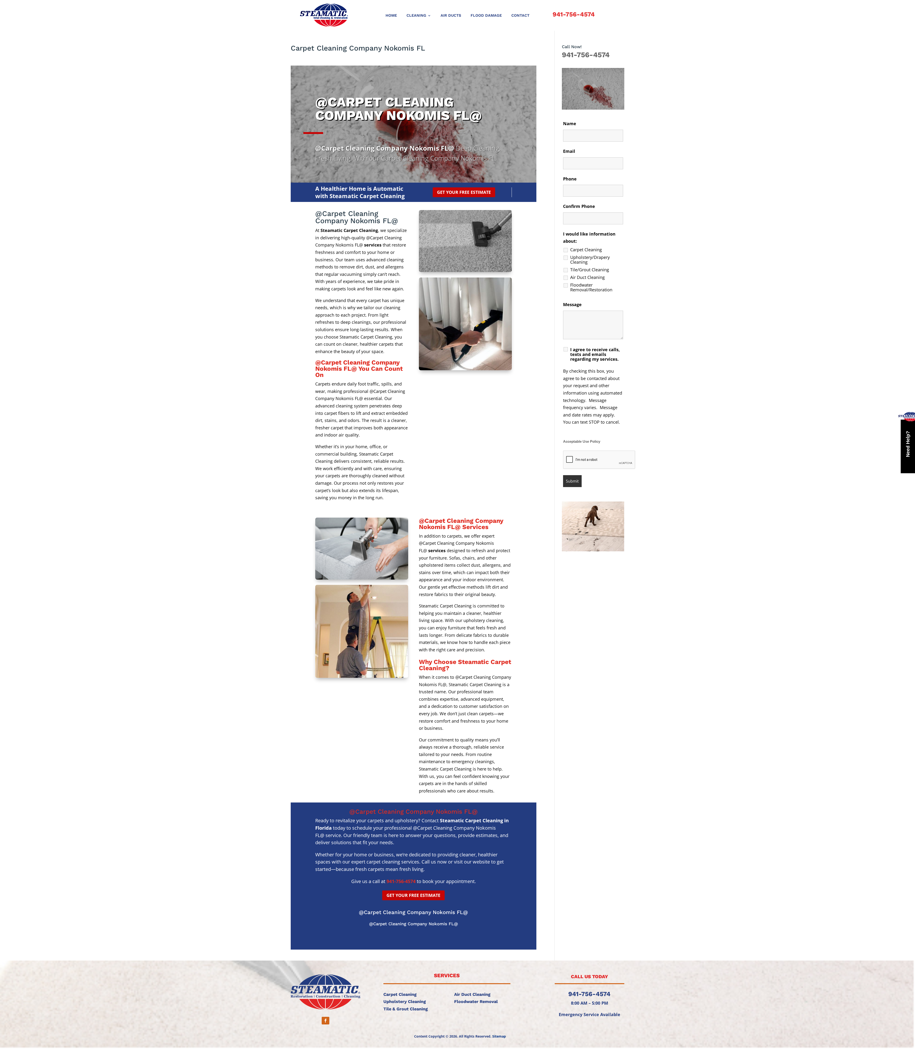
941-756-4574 (574, 14)
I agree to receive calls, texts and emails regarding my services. (595, 354)
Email (569, 151)
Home (391, 16)
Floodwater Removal (476, 1001)
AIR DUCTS (451, 16)
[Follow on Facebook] (325, 1020)
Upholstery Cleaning (404, 1001)
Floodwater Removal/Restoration (591, 287)
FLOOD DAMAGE (486, 16)
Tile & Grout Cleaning (405, 1008)
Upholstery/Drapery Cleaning (590, 259)
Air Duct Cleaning (587, 277)
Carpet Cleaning (586, 249)
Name (569, 123)
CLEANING (416, 16)
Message (572, 304)
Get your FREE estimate (464, 192)
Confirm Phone (579, 206)
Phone (570, 179)
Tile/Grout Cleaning (589, 269)
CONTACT (520, 16)
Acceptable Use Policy (581, 441)
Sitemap (499, 1036)
